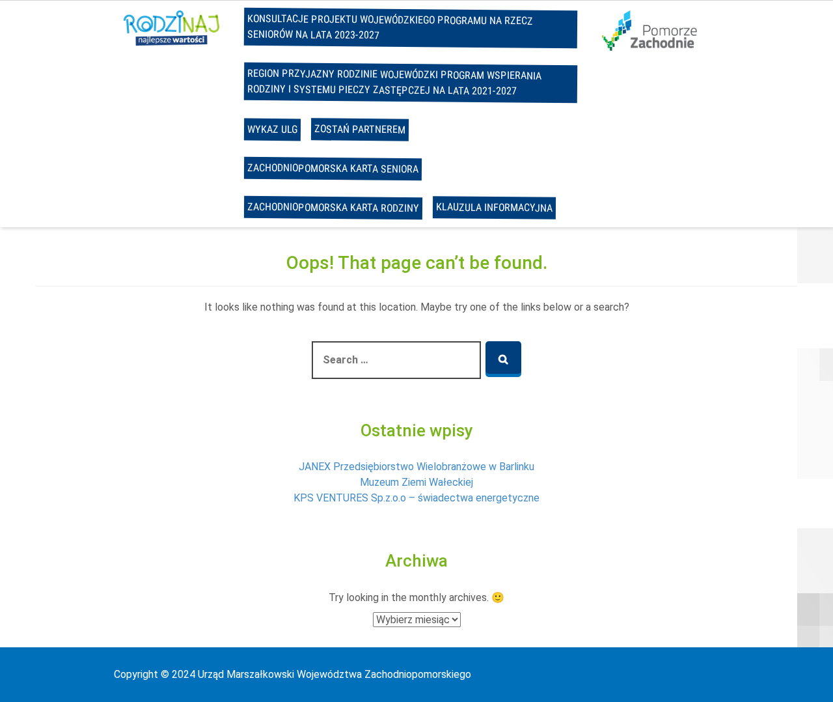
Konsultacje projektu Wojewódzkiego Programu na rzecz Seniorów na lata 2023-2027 (390, 27)
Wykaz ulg (272, 129)
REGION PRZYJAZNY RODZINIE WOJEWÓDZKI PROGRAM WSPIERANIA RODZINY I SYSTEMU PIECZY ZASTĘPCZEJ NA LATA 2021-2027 (394, 82)
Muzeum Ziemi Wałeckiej (416, 482)
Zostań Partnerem (359, 128)
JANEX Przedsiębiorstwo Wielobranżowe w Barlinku (416, 466)
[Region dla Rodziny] (171, 27)
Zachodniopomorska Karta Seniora (332, 168)
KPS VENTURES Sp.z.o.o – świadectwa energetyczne (416, 498)
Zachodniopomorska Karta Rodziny (333, 207)
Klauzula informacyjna (494, 207)
